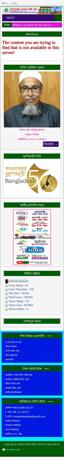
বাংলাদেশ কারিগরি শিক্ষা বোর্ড (17, 379)
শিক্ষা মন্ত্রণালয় (11, 355)
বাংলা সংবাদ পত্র (12, 350)
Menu (10, 17)
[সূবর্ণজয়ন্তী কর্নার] (32, 178)
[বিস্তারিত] (32, 99)
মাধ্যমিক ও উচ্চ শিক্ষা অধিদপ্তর (18, 374)
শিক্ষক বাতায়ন (11, 346)
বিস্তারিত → (51, 144)
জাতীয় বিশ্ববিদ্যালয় (13, 392)
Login (14, 3)
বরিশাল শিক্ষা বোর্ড (12, 383)
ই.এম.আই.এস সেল (13, 342)
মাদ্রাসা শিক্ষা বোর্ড (13, 388)
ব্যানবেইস (9, 359)
